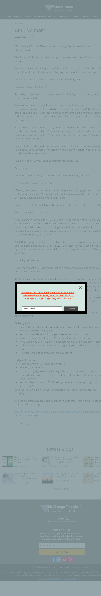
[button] (80, 287)
